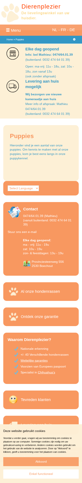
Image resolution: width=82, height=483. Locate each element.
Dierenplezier (41, 6)
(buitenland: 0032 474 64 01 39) (47, 59)
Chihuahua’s (46, 372)
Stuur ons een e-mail (22, 232)
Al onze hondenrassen (40, 291)
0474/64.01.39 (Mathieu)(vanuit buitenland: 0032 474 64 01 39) (47, 220)
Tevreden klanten (36, 400)
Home (10, 39)
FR (63, 30)
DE (72, 30)
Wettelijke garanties (34, 360)
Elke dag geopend (42, 49)
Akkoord (41, 461)
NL (54, 30)
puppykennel (19, 158)
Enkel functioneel (41, 474)
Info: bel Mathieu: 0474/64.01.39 (49, 54)
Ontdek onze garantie (39, 316)
